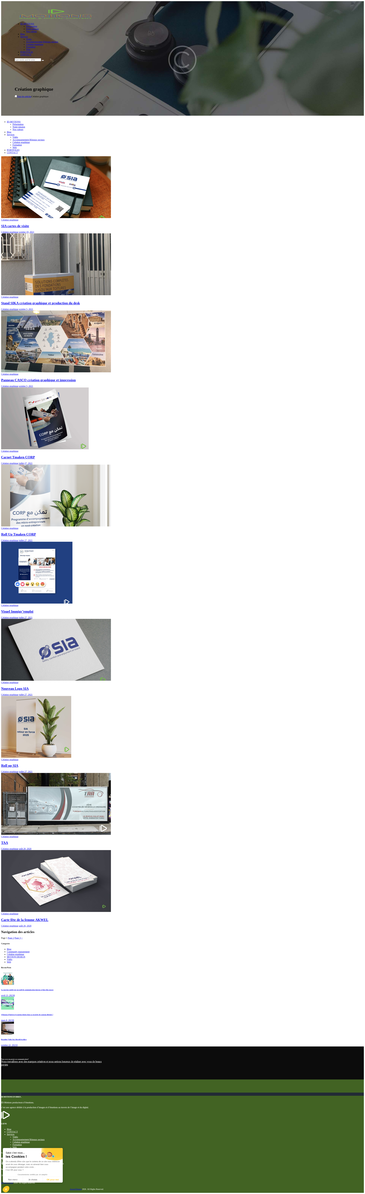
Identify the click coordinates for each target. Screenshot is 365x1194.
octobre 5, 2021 (26, 309)
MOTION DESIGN (16, 957)
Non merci (12, 1179)
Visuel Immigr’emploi (17, 611)
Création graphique (9, 220)
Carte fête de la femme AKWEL (24, 920)
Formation (17, 1144)
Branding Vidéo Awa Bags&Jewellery (14, 1039)
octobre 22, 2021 (8, 1045)
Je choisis (32, 1179)
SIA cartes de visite (15, 226)
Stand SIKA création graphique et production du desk (40, 303)
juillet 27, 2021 (26, 463)
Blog (9, 949)
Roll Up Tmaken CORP (18, 534)
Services (10, 1134)
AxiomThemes (76, 1189)
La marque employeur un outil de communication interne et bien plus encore (27, 990)
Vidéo (9, 959)
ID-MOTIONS (7, 1183)
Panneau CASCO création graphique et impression (38, 380)
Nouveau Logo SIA (15, 688)
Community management (18, 951)
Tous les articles (24, 96)
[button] (6, 1189)
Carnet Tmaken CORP (18, 457)
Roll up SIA (9, 765)
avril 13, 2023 (7, 995)
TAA (4, 843)
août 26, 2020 (25, 849)
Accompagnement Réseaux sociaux (29, 1139)
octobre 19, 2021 (26, 232)
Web (9, 962)
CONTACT (12, 1132)
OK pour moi (53, 1179)
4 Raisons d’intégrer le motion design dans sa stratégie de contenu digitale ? (27, 1014)
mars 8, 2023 (7, 1020)
